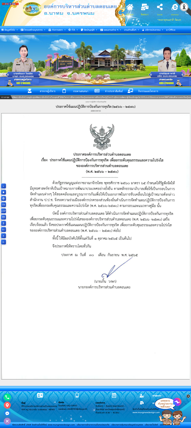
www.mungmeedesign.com (146, 412)
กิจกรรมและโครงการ (148, 91)
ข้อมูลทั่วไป (9, 30)
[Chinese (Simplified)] (3, 3)
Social (159, 14)
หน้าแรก (129, 14)
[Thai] (13, 3)
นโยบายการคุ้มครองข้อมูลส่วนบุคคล (127, 424)
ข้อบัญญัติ (89, 30)
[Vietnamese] (17, 3)
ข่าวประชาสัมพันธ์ (114, 91)
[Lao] (10, 3)
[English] (7, 3)
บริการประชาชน (152, 30)
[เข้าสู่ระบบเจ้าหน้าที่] (3, 223)
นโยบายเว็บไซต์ (151, 424)
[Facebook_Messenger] (7, 413)
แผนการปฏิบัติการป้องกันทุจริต (95, 102)
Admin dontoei (96, 111)
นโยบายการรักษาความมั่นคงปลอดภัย (93, 424)
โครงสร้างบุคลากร (33, 30)
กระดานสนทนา (80, 91)
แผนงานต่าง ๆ (111, 30)
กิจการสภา (57, 30)
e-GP (3, 210)
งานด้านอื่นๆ (130, 30)
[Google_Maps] (7, 405)
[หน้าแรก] (3, 192)
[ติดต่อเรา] (3, 217)
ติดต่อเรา (145, 14)
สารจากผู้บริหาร (47, 91)
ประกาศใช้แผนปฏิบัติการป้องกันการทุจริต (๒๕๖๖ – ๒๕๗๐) (95, 106)
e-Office (170, 30)
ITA (73, 30)
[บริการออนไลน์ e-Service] (3, 198)
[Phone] (7, 397)
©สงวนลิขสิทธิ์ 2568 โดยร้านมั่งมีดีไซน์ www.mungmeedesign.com (44, 424)
